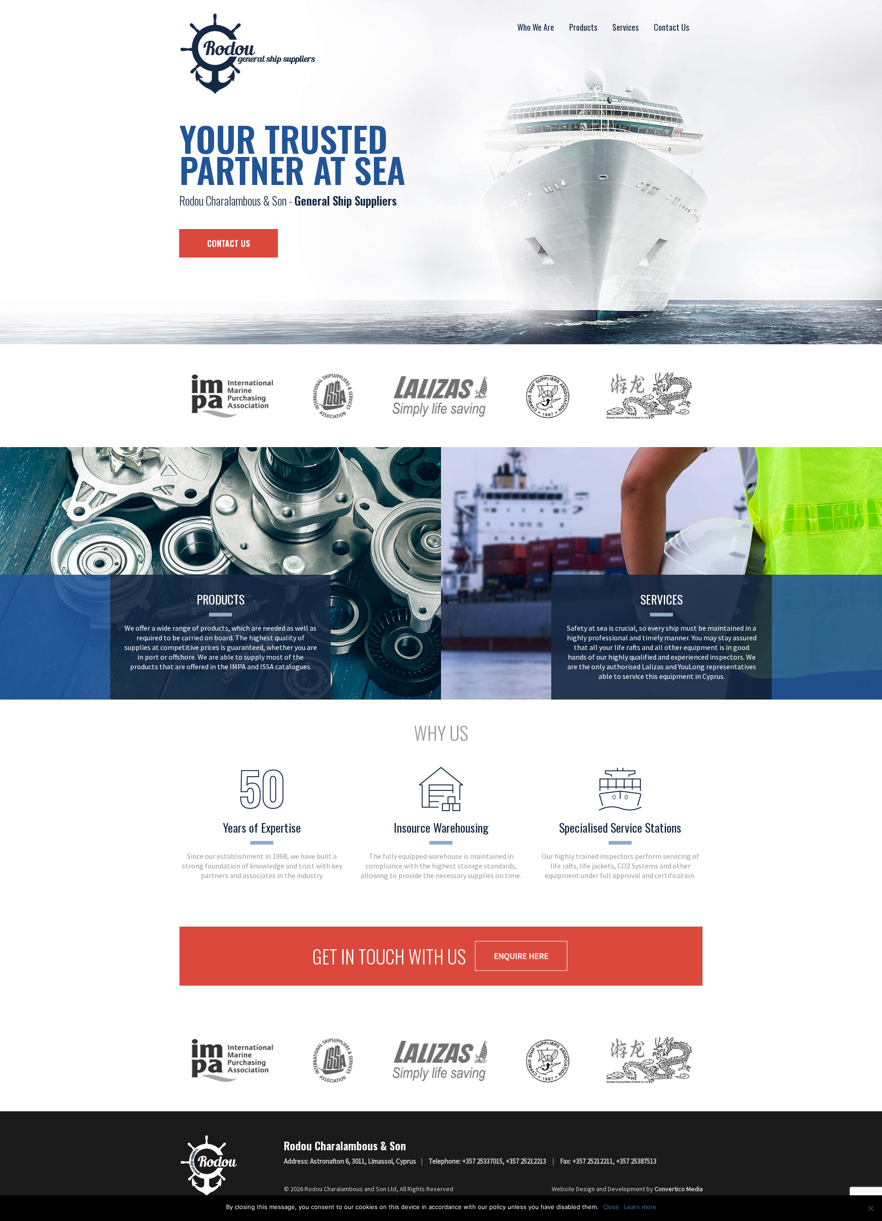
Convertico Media (679, 1189)
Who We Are (535, 27)
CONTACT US (228, 243)
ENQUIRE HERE (521, 956)
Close (611, 1206)
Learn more (640, 1206)
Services (625, 27)
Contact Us (671, 27)
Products (583, 27)
